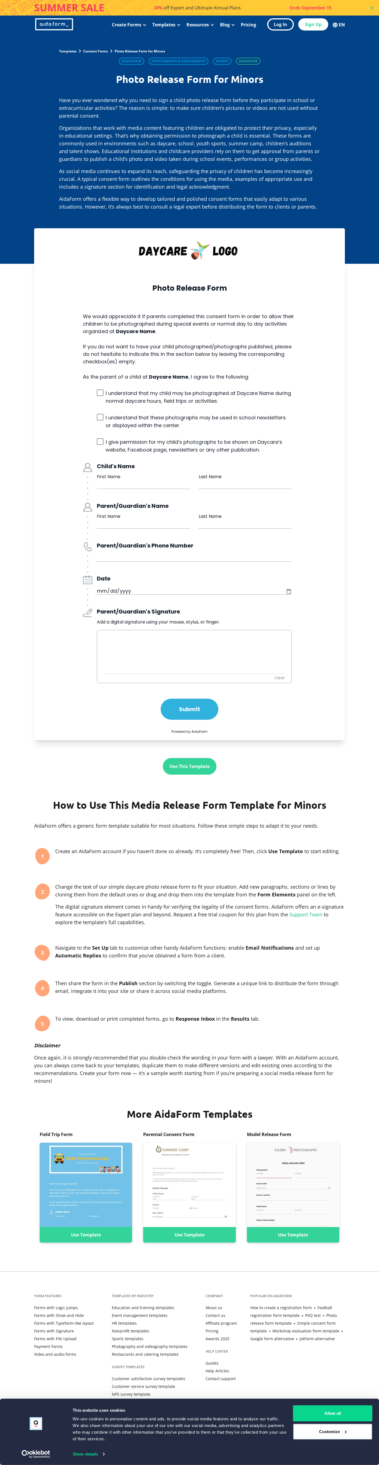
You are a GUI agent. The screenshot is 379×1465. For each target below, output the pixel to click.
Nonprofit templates (130, 1331)
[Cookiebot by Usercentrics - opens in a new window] (36, 1454)
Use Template (86, 1235)
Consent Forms (95, 51)
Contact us (215, 1315)
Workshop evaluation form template (305, 1331)
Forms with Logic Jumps (56, 1307)
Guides (212, 1363)
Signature (248, 61)
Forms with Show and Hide (59, 1315)
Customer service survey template (143, 1386)
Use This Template (190, 766)
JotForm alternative (317, 1338)
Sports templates (127, 1338)
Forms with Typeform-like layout (64, 1323)
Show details (85, 1454)
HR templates (124, 1323)
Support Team (305, 914)
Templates (163, 25)
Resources (197, 25)
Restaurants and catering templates (145, 1354)
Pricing (248, 25)
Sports (222, 61)
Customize (329, 1431)
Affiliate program (221, 1323)
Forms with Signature (54, 1331)
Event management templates (140, 1315)
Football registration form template (291, 1311)
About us (214, 1307)
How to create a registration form (281, 1307)
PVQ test (313, 1315)
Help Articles (217, 1370)
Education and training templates (143, 1307)
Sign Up (313, 24)
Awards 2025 (217, 1338)
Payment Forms (48, 1346)
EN (342, 25)
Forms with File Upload (55, 1338)
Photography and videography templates (150, 1346)
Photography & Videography (178, 61)
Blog (225, 25)
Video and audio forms (55, 1354)
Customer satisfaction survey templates (148, 1378)
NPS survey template (131, 1394)
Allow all (332, 1413)
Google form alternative (272, 1338)
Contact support (221, 1378)
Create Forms (126, 25)
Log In (280, 24)
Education (132, 61)
